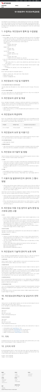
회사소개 (16, 379)
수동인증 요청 (4, 380)
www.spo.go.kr (17, 330)
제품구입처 (3, 387)
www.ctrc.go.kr (18, 332)
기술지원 (3, 381)
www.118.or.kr (16, 328)
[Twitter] (16, 386)
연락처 (16, 380)
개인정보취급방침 (17, 381)
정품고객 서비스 (4, 379)
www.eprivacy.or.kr (18, 329)
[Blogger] (18, 386)
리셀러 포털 (3, 388)
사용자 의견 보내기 (4, 382)
